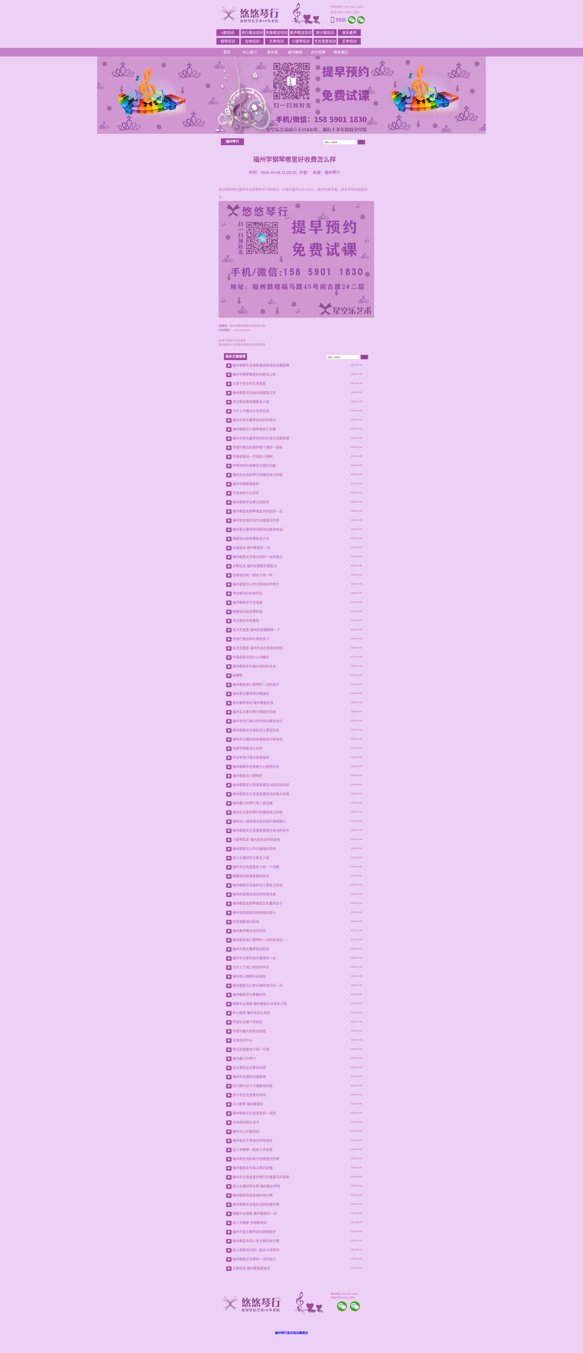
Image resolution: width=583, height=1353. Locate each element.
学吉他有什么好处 (245, 493)
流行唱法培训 (252, 33)
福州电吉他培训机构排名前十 (254, 912)
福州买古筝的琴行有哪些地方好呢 (257, 812)
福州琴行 (232, 141)
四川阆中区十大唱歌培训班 (252, 1086)
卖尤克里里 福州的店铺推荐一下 (256, 630)
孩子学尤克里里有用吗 (249, 1095)
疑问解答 (295, 52)
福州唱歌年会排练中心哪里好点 (255, 767)
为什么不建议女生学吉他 (250, 411)
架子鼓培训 (325, 33)
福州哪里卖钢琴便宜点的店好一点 (257, 511)
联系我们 (341, 52)
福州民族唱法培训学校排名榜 (254, 894)
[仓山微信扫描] (355, 1306)
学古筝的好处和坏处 (247, 593)
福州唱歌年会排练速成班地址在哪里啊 (242, 344)
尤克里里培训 (325, 41)
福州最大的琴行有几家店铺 (252, 803)
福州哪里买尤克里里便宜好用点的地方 (260, 830)
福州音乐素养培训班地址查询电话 (257, 529)
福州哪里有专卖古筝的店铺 (252, 1168)
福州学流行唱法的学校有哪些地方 (257, 721)
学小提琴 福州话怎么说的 (251, 1013)
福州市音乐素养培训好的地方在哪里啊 (260, 438)
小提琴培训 (301, 41)
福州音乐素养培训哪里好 (250, 694)
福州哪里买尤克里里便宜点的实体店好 (260, 785)
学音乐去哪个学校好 (247, 1022)
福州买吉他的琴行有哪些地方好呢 (257, 475)
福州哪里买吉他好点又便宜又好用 (257, 885)
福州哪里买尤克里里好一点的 (254, 1113)
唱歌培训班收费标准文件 (250, 539)
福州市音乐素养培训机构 (250, 949)
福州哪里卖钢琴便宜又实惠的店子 (257, 903)
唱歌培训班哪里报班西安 (250, 876)
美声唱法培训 (301, 33)
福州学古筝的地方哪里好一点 (254, 958)
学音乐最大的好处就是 (249, 1031)
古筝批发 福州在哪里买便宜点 (254, 566)
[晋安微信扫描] (342, 1306)
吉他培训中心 (242, 1040)
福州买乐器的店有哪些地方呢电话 (257, 739)
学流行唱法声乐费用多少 (250, 639)
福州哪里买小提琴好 (247, 776)
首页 (227, 52)
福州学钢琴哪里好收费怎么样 (254, 374)
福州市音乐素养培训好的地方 (254, 420)
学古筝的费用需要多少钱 (250, 402)
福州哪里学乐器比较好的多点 (254, 666)
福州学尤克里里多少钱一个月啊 (255, 867)
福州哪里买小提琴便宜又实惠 (254, 429)
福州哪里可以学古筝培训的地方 (255, 584)
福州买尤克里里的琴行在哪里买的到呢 (260, 1177)
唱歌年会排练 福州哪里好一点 (254, 1213)
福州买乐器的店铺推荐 (249, 1077)
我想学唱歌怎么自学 (247, 748)
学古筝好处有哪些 (245, 621)
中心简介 (249, 52)
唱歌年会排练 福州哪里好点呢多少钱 (259, 1004)
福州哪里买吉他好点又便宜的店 (255, 730)
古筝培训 (276, 41)
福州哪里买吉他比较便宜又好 (254, 393)
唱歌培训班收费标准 (247, 611)
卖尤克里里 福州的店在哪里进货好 (257, 648)
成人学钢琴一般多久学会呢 (252, 1150)
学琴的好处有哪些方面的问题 (254, 466)
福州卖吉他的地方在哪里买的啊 (255, 1159)
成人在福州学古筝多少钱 (250, 858)
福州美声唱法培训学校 (249, 931)
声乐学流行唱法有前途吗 (250, 757)
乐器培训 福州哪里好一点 (251, 548)
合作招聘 (318, 52)
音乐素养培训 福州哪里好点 (252, 703)
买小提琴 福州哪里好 (247, 1104)
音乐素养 (349, 33)
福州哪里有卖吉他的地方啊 (252, 1195)
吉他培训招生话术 (245, 1122)
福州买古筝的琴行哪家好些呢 (254, 712)
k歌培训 (228, 33)
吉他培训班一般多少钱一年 (252, 575)
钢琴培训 (228, 41)
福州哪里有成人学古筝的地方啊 (255, 1241)
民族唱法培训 (276, 33)
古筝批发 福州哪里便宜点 (251, 1268)
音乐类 (272, 52)
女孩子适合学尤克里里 (232, 340)
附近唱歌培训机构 (245, 922)
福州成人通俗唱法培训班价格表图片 (259, 821)
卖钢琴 (237, 675)
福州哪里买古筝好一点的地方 (254, 1259)
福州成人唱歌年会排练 (249, 976)
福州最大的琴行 (244, 1058)
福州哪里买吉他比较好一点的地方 (257, 557)
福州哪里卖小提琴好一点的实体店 (257, 940)
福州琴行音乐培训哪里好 (291, 1333)
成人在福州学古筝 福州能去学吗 (256, 1186)
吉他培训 (252, 41)
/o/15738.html (241, 330)
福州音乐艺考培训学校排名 (252, 1140)
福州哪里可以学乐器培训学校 (254, 849)
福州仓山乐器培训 (245, 1131)
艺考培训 (349, 41)
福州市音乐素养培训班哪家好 (254, 1232)
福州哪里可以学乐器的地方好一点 (257, 985)
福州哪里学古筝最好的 (249, 995)
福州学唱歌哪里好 (245, 484)
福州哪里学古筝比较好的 (250, 502)
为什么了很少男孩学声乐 (250, 967)
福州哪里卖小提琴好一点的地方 (255, 684)
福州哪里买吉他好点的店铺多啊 (255, 1204)
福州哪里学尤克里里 (247, 602)
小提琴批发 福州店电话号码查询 (256, 840)
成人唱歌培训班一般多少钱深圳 (255, 1250)
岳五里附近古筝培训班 (249, 1068)
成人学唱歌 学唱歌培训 (249, 1223)
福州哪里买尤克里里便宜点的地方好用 (260, 794)
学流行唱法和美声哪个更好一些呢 (257, 447)
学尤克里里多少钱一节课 (250, 1049)
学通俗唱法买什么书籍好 (250, 657)
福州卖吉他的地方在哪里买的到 (255, 520)
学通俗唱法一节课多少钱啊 (252, 456)
